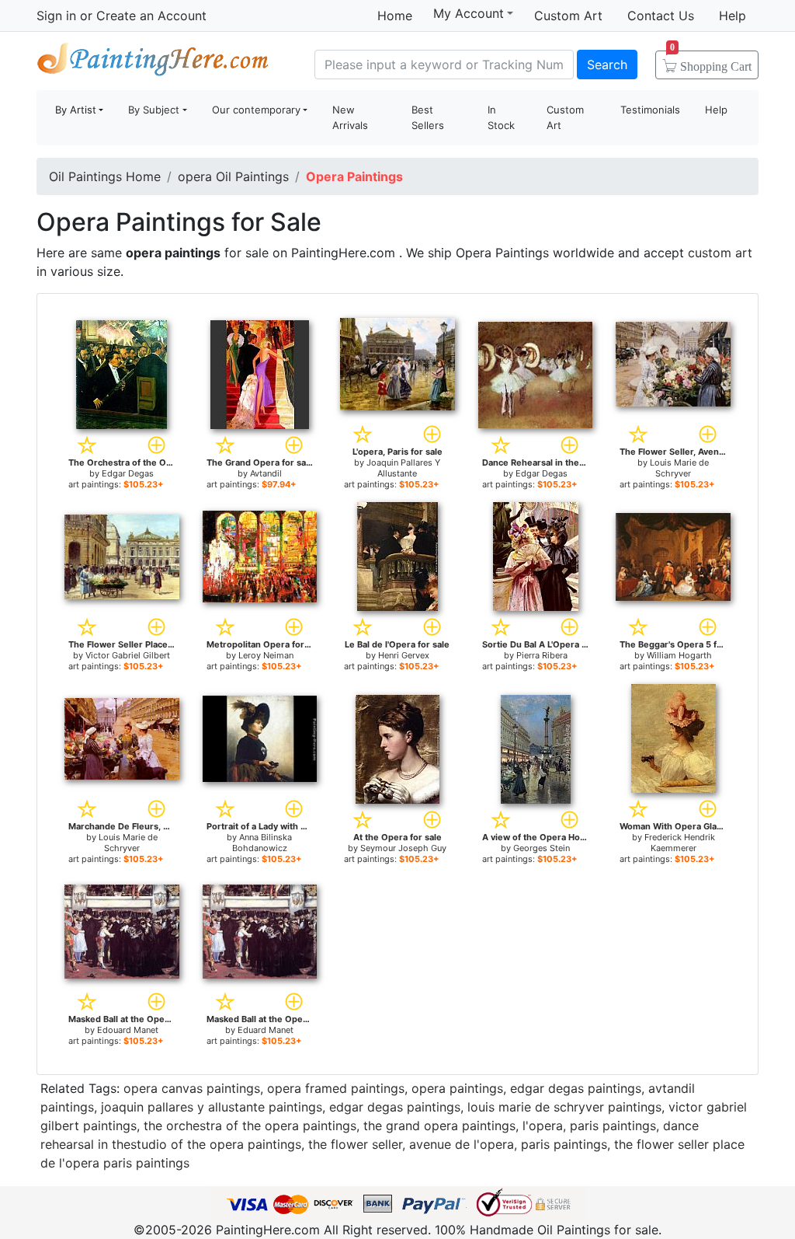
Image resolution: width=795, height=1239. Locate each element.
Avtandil (266, 473)
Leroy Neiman (265, 655)
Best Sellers (427, 117)
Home (394, 15)
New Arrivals (350, 117)
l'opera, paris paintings (589, 1125)
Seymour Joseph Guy (403, 848)
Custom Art (568, 15)
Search (607, 64)
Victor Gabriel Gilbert (127, 655)
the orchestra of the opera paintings (250, 1125)
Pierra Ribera (542, 655)
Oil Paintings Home (105, 176)
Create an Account (151, 15)
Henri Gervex (403, 655)
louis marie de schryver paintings (564, 1107)
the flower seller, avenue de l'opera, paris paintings (457, 1144)
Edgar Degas (128, 473)
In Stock (501, 117)
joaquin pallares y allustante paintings (211, 1107)
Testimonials (650, 109)
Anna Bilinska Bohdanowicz (262, 842)
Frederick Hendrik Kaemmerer (679, 842)
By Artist (75, 109)
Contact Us (660, 15)
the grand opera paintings (439, 1125)
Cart (711, 61)
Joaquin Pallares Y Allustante (403, 468)
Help (732, 15)
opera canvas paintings (191, 1088)
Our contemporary (256, 109)
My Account (468, 13)
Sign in (56, 15)
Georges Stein (541, 848)
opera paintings (457, 1088)
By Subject (153, 109)
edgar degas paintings (575, 1088)
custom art (720, 252)
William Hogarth (679, 655)
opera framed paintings (335, 1088)
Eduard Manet (265, 1029)
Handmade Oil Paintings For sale (152, 62)
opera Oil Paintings (233, 176)
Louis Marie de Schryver (679, 468)
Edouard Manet (127, 1029)
